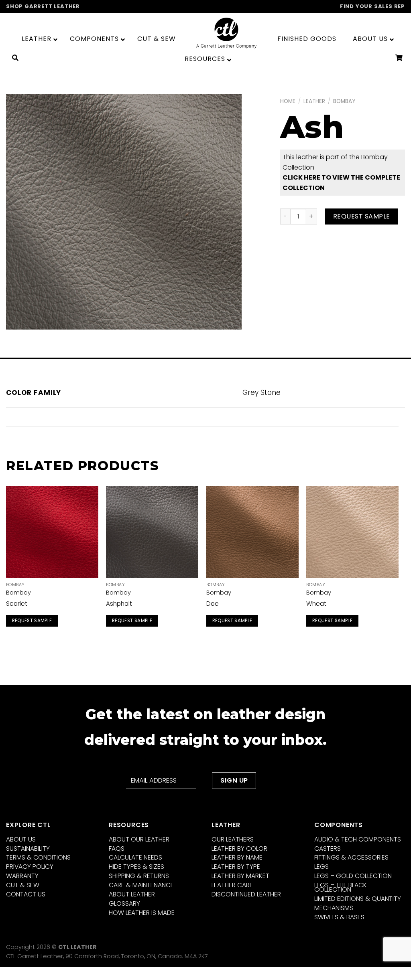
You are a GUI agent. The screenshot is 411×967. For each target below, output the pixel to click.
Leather (314, 101)
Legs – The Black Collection (340, 887)
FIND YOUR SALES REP (372, 6)
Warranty (22, 876)
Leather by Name (237, 857)
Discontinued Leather (246, 894)
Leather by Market (240, 876)
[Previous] (6, 565)
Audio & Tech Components (357, 839)
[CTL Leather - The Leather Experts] (226, 32)
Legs (321, 866)
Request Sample (361, 216)
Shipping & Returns (139, 876)
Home (287, 101)
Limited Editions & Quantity (357, 898)
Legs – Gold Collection (353, 876)
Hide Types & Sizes (136, 866)
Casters (327, 848)
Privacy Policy (29, 866)
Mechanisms (333, 908)
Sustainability (28, 848)
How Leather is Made (142, 912)
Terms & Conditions (38, 857)
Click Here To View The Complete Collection (341, 182)
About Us (21, 839)
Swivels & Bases (339, 917)
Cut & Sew (22, 885)
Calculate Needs (135, 857)
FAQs (116, 848)
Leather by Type (236, 866)
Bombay (344, 101)
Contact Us (25, 894)
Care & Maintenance (141, 885)
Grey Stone (261, 392)
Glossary (124, 903)
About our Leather (139, 839)
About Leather (132, 894)
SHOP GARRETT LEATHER (43, 6)
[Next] (398, 565)
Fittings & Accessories (351, 857)
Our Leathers (233, 839)
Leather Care (232, 885)
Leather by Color (239, 848)
